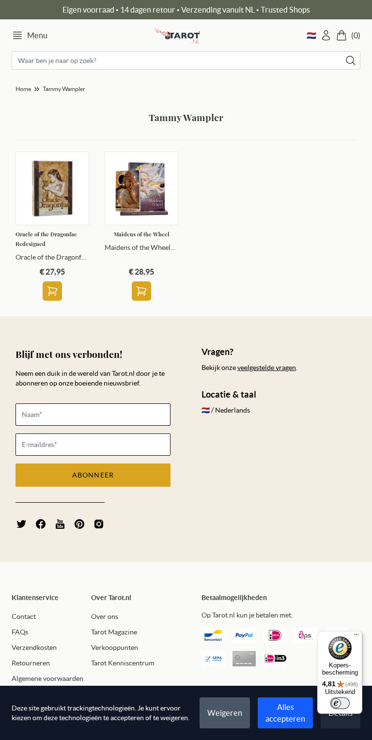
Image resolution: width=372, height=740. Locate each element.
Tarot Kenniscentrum (123, 663)
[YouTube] (60, 524)
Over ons (104, 616)
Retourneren (31, 663)
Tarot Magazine (114, 632)
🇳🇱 (311, 35)
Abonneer (93, 475)
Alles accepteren (285, 713)
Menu (37, 35)
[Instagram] (99, 524)
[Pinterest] (79, 524)
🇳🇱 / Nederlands (226, 410)
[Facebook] (40, 524)
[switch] (340, 703)
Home (23, 89)
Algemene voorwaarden (47, 678)
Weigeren (224, 713)
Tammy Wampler (64, 89)
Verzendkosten (34, 647)
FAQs (20, 632)
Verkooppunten (114, 647)
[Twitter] (21, 524)
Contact (24, 616)
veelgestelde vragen (266, 367)
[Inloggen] (326, 35)
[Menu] (356, 637)
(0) (355, 35)
